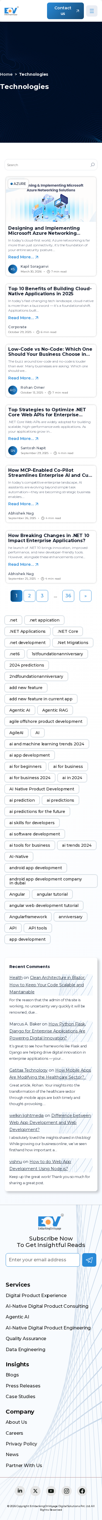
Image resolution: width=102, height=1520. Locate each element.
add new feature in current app (41, 698)
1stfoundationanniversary (57, 653)
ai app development (29, 755)
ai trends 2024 (77, 845)
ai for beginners (25, 766)
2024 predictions (26, 665)
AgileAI (16, 732)
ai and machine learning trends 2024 (46, 743)
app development (27, 939)
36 (68, 595)
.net (13, 620)
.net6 (14, 653)
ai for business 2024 (29, 777)
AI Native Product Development (41, 789)
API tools (38, 928)
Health (15, 977)
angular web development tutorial (43, 905)
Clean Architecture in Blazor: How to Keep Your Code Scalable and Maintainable (47, 984)
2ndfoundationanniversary (36, 676)
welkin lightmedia (26, 1115)
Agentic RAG (55, 710)
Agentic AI (19, 710)
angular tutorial (52, 894)
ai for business (68, 766)
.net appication (44, 620)
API (13, 928)
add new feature (25, 687)
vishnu (15, 1161)
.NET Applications (27, 631)
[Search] (92, 164)
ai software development (34, 834)
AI (37, 732)
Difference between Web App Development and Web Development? (50, 1122)
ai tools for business (29, 845)
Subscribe (89, 1260)
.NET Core (68, 631)
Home (6, 74)
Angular (17, 894)
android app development (35, 867)
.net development (27, 642)
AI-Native (18, 856)
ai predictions (61, 800)
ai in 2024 (72, 777)
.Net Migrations (72, 642)
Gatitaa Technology (28, 1070)
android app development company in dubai (45, 881)
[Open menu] (91, 11)
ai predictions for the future (37, 811)
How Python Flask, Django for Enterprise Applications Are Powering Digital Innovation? (47, 1031)
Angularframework (28, 916)
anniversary (70, 916)
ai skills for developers (32, 822)
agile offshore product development (45, 721)
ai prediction (22, 800)
